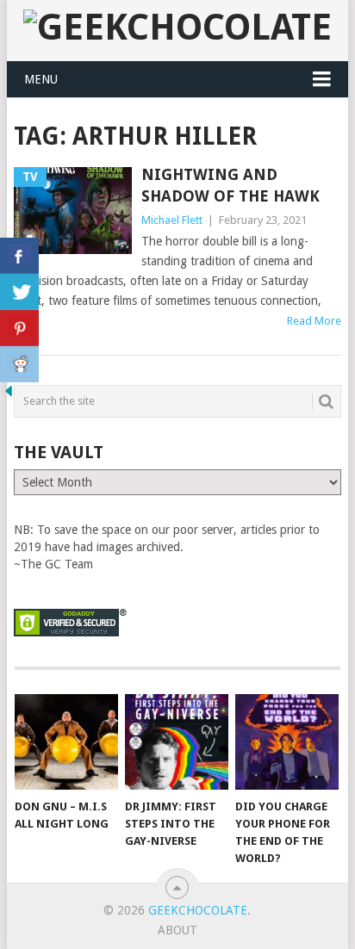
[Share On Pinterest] (19, 328)
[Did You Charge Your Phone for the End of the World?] (287, 742)
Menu (41, 79)
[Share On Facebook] (19, 256)
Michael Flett (171, 220)
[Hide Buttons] (8, 395)
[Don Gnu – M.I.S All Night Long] (66, 742)
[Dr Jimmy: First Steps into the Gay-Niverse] (176, 742)
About (177, 930)
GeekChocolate (197, 910)
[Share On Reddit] (19, 364)
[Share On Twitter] (19, 292)
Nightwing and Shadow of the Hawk (230, 185)
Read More (314, 320)
